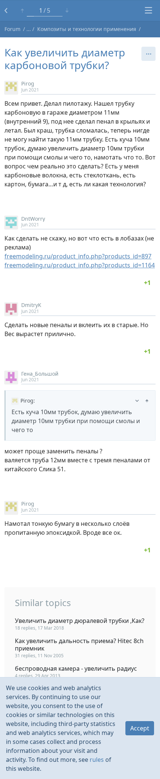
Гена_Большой (39, 373)
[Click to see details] (147, 283)
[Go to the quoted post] (147, 400)
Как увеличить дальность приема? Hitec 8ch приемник (79, 644)
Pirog (27, 83)
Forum (12, 28)
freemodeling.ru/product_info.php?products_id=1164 (79, 265)
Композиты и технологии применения (86, 28)
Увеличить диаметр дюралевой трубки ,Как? (79, 621)
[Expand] (137, 400)
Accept (139, 728)
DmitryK (31, 304)
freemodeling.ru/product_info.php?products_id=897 (77, 256)
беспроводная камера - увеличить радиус (76, 668)
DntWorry (33, 218)
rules (97, 759)
